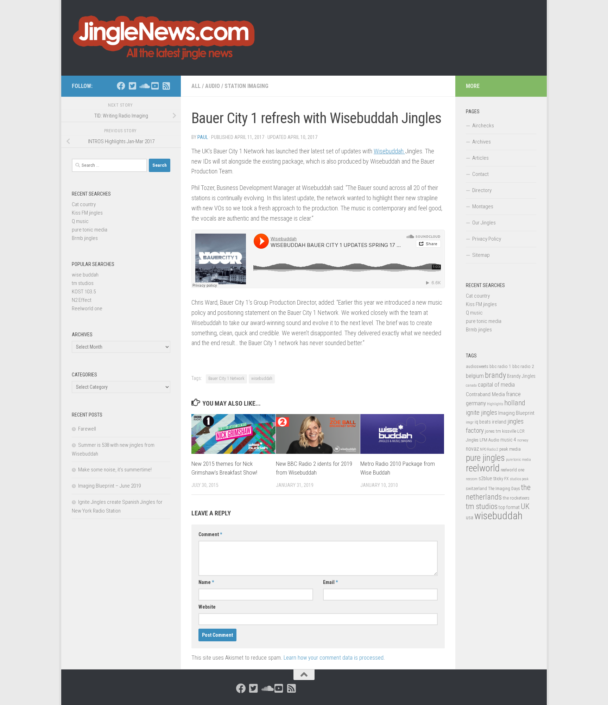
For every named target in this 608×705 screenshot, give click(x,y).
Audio (212, 86)
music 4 (508, 440)
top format (509, 507)
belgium (475, 375)
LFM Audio (489, 440)
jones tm (493, 431)
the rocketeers (516, 498)
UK (525, 506)
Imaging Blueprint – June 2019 (109, 486)
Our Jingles (484, 223)
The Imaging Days (504, 488)
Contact (480, 174)
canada (471, 385)
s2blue (485, 478)
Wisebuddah (389, 151)
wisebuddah (261, 378)
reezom (471, 479)
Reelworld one (87, 308)
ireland (499, 422)
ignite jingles (481, 413)
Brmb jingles (85, 238)
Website (207, 607)
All (196, 86)
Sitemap (481, 255)
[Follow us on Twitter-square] (132, 86)
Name (206, 582)
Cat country (84, 204)
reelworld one (512, 470)
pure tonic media (89, 230)
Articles (480, 158)
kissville (509, 431)
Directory (482, 190)
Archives (481, 142)
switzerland (476, 488)
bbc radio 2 (523, 366)
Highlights (495, 404)
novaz (472, 448)
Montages (482, 206)
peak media (510, 449)
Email (330, 582)
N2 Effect (81, 300)
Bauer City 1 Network (226, 378)
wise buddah (85, 275)
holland (514, 403)
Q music (80, 221)
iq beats (483, 422)
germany (476, 403)
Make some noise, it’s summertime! (115, 469)
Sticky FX (501, 478)
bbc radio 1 (500, 366)
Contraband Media (485, 394)
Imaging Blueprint (516, 413)
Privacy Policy (486, 239)
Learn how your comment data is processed (334, 657)
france (513, 394)
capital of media (496, 384)
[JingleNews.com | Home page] (164, 38)
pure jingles (485, 458)
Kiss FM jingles (87, 213)
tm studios (83, 283)
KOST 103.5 (84, 291)
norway (522, 440)
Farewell (87, 429)
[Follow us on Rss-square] (166, 86)
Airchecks (483, 125)
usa (469, 517)
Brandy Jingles (521, 376)
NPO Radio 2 (489, 449)
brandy (495, 375)
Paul (202, 137)
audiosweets (477, 366)
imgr (470, 422)
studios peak (519, 479)
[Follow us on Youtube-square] (155, 86)
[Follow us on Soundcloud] (143, 86)
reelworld (483, 468)
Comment (210, 534)
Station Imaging (246, 86)
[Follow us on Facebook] (121, 86)
